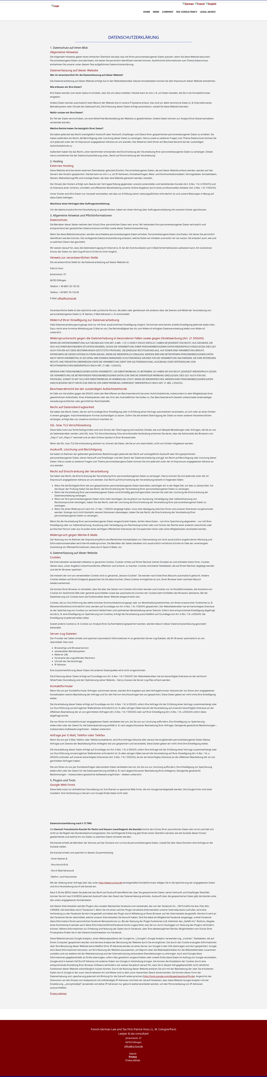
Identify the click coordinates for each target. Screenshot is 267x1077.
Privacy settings (58, 993)
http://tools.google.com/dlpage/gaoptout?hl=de (169, 976)
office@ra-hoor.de (67, 298)
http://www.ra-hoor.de (110, 882)
